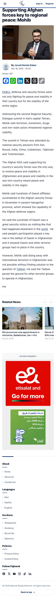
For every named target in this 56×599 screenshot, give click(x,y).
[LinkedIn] (30, 573)
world (44, 229)
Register (50, 4)
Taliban (20, 269)
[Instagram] (19, 573)
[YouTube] (14, 573)
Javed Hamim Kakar (25, 65)
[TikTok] (24, 573)
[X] (9, 573)
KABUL (6, 92)
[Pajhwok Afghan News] (22, 4)
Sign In (39, 4)
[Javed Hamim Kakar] (5, 67)
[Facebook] (3, 573)
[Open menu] (5, 4)
